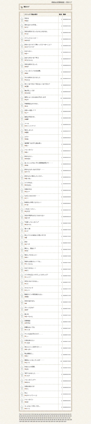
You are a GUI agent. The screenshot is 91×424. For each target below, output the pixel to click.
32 (28, 416)
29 (21, 416)
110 (36, 421)
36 (36, 416)
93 (48, 419)
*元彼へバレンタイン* (32, 222)
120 (62, 421)
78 (69, 417)
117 (54, 421)
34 (32, 416)
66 (44, 417)
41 (46, 416)
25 (66, 414)
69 (51, 417)
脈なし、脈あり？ (30, 248)
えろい (27, 136)
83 (28, 419)
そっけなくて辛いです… (32, 406)
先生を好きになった (31, 64)
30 (23, 416)
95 (52, 419)
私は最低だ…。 (29, 353)
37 (38, 416)
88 (38, 419)
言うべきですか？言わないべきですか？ (37, 84)
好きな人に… (29, 156)
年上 (26, 393)
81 (23, 419)
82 (25, 419)
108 (31, 421)
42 (48, 416)
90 (42, 419)
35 (34, 416)
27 (70, 414)
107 (29, 421)
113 (44, 421)
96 (54, 419)
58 (28, 417)
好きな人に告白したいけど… (34, 176)
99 (60, 419)
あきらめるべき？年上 (32, 58)
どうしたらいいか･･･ (31, 38)
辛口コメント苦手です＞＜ (33, 347)
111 (39, 421)
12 (39, 414)
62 (36, 417)
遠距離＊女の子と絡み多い (33, 143)
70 (53, 417)
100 (63, 419)
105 (23, 421)
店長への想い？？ (30, 110)
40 (44, 416)
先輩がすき (28, 189)
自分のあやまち (30, 301)
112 (41, 421)
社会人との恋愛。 (30, 367)
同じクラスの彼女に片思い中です (35, 235)
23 (62, 414)
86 (34, 419)
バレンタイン (29, 150)
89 (40, 419)
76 (65, 417)
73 (59, 417)
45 (54, 416)
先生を (27, 18)
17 (49, 414)
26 (68, 414)
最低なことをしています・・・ (35, 360)
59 (30, 417)
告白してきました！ (31, 255)
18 (52, 414)
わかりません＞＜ (30, 268)
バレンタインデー (30, 380)
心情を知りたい (30, 340)
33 (30, 416)
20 (56, 414)
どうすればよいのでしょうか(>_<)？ (36, 274)
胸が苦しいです (30, 90)
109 (34, 421)
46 (56, 416)
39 (42, 416)
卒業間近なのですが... (31, 104)
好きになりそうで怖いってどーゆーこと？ (38, 44)
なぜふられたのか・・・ (32, 196)
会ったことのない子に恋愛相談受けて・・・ (39, 163)
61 (34, 417)
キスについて (29, 288)
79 (19, 419)
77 (67, 417)
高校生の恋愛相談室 (58, 2)
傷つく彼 (27, 228)
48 (60, 416)
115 (49, 421)
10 (35, 414)
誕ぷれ (27, 314)
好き (26, 242)
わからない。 (29, 51)
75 (63, 417)
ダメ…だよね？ (29, 307)
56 (24, 417)
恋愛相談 (27, 320)
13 (41, 414)
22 (60, 414)
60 (32, 417)
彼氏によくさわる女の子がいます (35, 97)
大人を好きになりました (32, 77)
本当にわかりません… (32, 281)
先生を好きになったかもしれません (36, 31)
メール (27, 123)
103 (71, 419)
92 (46, 419)
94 (50, 419)
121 (65, 421)
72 (57, 417)
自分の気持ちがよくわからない (35, 215)
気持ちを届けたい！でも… (33, 261)
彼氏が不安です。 (30, 117)
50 (64, 416)
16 (47, 414)
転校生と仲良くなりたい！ (33, 202)
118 (57, 421)
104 (21, 421)
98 (58, 419)
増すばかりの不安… (31, 25)
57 (26, 417)
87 (36, 419)
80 (21, 419)
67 (46, 417)
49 (62, 416)
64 (40, 417)
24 (64, 414)
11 (37, 414)
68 (48, 417)
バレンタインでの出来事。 (33, 71)
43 (50, 416)
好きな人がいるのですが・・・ (35, 169)
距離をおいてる (30, 327)
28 (19, 416)
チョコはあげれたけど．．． (34, 334)
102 (68, 419)
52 (68, 416)
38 (40, 416)
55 (22, 417)
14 (43, 414)
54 (20, 417)
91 (44, 419)
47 (58, 416)
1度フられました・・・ (32, 373)
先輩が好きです (30, 386)
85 (32, 419)
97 (56, 419)
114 (47, 421)
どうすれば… (29, 182)
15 (45, 414)
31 (25, 416)
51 (66, 416)
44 (52, 416)
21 (58, 414)
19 (54, 414)
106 (26, 421)
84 (30, 419)
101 (66, 419)
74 (61, 417)
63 (38, 417)
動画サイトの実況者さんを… (34, 294)
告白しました (29, 130)
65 (42, 417)
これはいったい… (30, 209)
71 (55, 417)
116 (52, 421)
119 (60, 421)
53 (70, 416)
